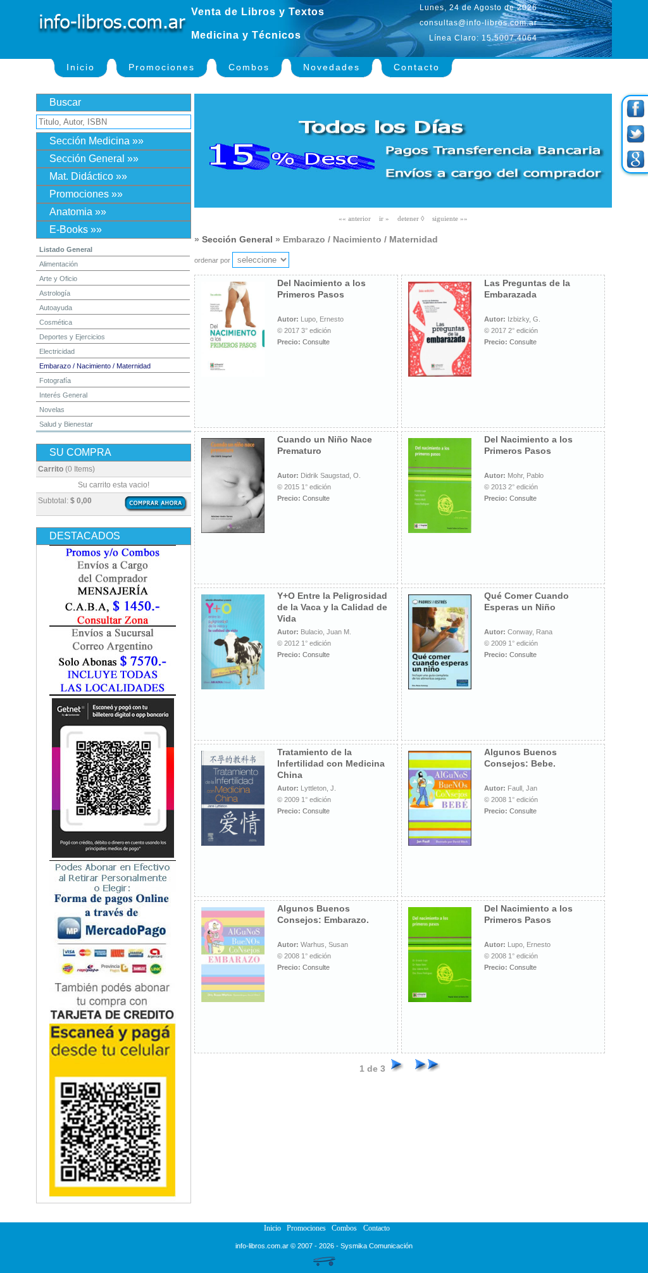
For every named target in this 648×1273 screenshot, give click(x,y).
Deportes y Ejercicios (72, 337)
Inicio (80, 67)
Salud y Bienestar (66, 424)
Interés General (63, 395)
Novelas (52, 409)
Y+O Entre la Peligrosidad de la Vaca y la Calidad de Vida (332, 607)
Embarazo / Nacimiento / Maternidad (95, 366)
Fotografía (55, 380)
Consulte (316, 342)
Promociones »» (86, 194)
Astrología (54, 293)
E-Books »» (75, 229)
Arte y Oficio (58, 278)
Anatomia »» (77, 211)
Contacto (417, 67)
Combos (249, 67)
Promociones (161, 67)
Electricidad (57, 351)
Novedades (331, 67)
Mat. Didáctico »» (88, 176)
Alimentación (58, 264)
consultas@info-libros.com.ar (478, 22)
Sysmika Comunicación (376, 1246)
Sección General (237, 239)
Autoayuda (55, 307)
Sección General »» (94, 158)
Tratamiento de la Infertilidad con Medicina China (331, 763)
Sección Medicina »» (96, 140)
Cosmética (55, 322)
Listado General (65, 249)
